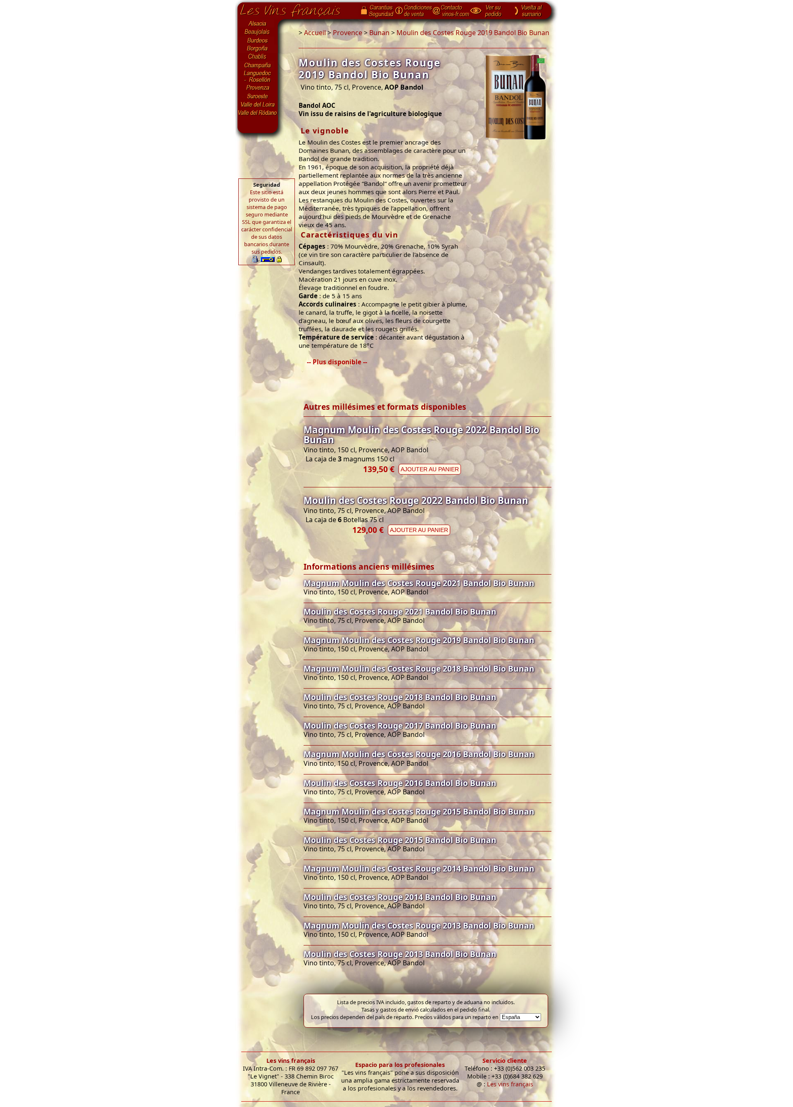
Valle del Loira (257, 104)
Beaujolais (257, 32)
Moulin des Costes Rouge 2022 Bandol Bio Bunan (416, 500)
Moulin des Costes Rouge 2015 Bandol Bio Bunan (400, 840)
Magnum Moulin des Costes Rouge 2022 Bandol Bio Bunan (421, 435)
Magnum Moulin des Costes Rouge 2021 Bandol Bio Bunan (419, 583)
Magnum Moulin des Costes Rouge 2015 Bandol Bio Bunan (419, 811)
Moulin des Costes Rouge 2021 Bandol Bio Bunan (400, 611)
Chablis (257, 57)
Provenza (257, 88)
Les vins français (290, 1060)
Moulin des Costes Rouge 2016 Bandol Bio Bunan (400, 783)
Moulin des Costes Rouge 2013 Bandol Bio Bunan (400, 954)
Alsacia (257, 23)
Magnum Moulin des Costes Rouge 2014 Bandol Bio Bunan (419, 868)
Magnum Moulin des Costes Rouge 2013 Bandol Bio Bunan (419, 925)
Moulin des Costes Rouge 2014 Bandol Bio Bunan (400, 897)
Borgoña (257, 49)
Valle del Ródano (257, 112)
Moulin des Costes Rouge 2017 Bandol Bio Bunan (400, 725)
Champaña (257, 65)
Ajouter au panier (430, 469)
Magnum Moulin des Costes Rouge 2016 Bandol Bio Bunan (419, 754)
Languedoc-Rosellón (257, 76)
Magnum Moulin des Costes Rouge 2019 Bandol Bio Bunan (419, 640)
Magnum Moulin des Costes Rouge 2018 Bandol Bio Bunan (419, 668)
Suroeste (257, 96)
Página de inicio (296, 8)
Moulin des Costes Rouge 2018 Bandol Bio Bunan (400, 697)
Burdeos (257, 40)
